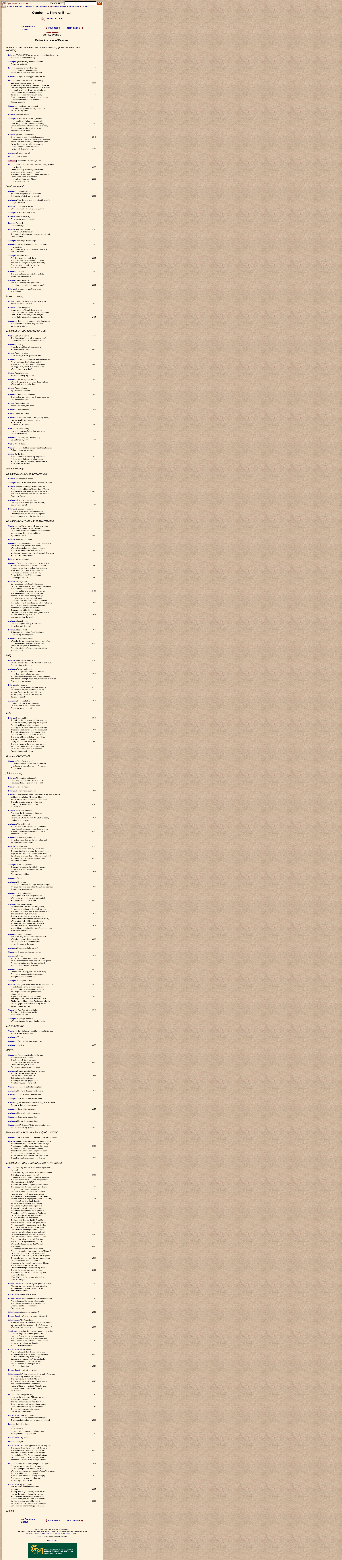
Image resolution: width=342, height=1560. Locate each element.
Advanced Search (58, 6)
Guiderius (12, 77)
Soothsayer (13, 1331)
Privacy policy (52, 1540)
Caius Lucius (13, 1295)
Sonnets (18, 6)
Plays (9, 6)
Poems (29, 6)
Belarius (11, 55)
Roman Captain (14, 1284)
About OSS (74, 6)
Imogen (11, 68)
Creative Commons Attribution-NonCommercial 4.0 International (49, 1533)
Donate (85, 6)
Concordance (41, 6)
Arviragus (12, 62)
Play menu (53, 27)
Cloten (11, 301)
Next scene (73, 28)
